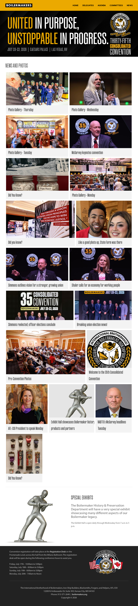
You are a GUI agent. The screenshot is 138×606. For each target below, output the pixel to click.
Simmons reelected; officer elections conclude (31, 324)
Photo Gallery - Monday (83, 195)
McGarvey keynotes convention (87, 152)
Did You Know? (15, 195)
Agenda (102, 5)
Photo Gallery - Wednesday (85, 109)
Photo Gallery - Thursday (20, 109)
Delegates (88, 5)
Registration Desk (58, 551)
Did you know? (15, 242)
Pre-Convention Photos (19, 378)
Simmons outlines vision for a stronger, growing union (35, 285)
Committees (116, 5)
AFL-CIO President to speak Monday (25, 428)
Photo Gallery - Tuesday (20, 152)
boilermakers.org (79, 594)
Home (75, 5)
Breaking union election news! (92, 324)
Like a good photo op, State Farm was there (100, 242)
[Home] (19, 5)
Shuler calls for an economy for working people (96, 285)
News (130, 5)
